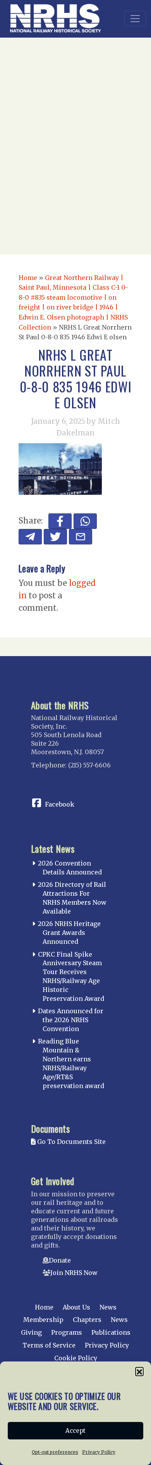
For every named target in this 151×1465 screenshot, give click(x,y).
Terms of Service (49, 1345)
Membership (43, 1319)
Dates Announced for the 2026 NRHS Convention (70, 1020)
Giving (31, 1332)
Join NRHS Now (74, 1273)
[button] (139, 1371)
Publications (110, 1332)
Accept (75, 1430)
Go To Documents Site (71, 1141)
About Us (76, 1307)
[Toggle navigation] (135, 18)
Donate (60, 1260)
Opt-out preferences (55, 1452)
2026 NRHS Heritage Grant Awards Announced (69, 932)
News (108, 1307)
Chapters (87, 1319)
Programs (66, 1332)
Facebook (59, 804)
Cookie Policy (75, 1358)
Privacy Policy (98, 1452)
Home (28, 278)
